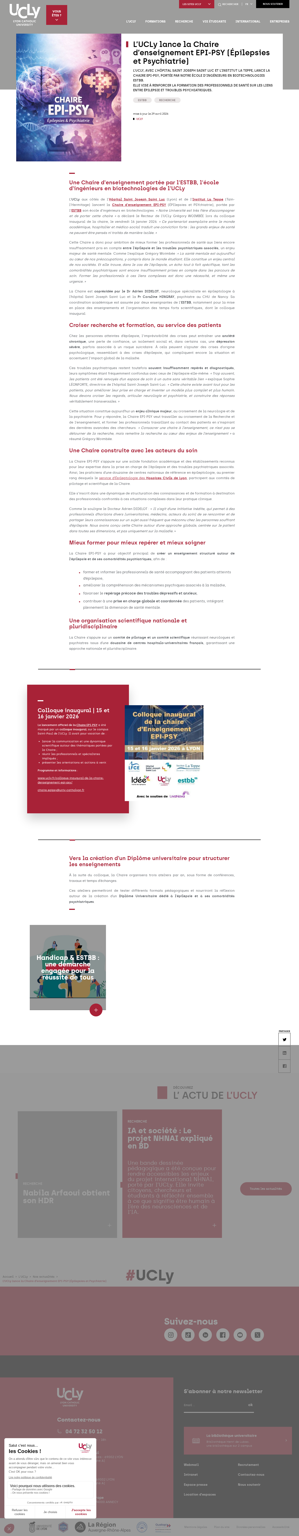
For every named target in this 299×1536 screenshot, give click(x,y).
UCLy (139, 119)
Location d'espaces (200, 1494)
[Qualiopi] (163, 1530)
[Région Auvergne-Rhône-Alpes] (103, 1530)
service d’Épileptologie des (143, 478)
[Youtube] (240, 1334)
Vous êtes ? (56, 13)
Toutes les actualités (266, 1188)
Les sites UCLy (192, 4)
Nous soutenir (273, 4)
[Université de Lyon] (40, 1530)
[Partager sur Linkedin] (284, 1052)
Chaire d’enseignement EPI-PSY (139, 205)
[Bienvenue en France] (142, 1530)
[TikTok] (188, 1334)
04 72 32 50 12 (83, 1431)
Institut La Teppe (207, 199)
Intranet (191, 1474)
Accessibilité (280, 1527)
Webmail (191, 1464)
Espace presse (196, 1484)
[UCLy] (25, 15)
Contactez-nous (251, 1474)
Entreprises (279, 21)
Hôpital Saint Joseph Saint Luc (137, 199)
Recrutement (248, 1464)
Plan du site (221, 1527)
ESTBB (142, 100)
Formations (155, 21)
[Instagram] (170, 1334)
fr (246, 4)
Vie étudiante (214, 21)
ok (250, 1405)
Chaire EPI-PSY (86, 725)
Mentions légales (195, 1527)
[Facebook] (222, 1334)
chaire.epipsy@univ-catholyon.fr (61, 790)
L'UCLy (131, 21)
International (248, 21)
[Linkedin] (205, 1334)
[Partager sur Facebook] (284, 1066)
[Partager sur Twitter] (284, 1039)
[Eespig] (63, 1530)
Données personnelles (250, 1527)
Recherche (184, 21)
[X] (257, 1334)
